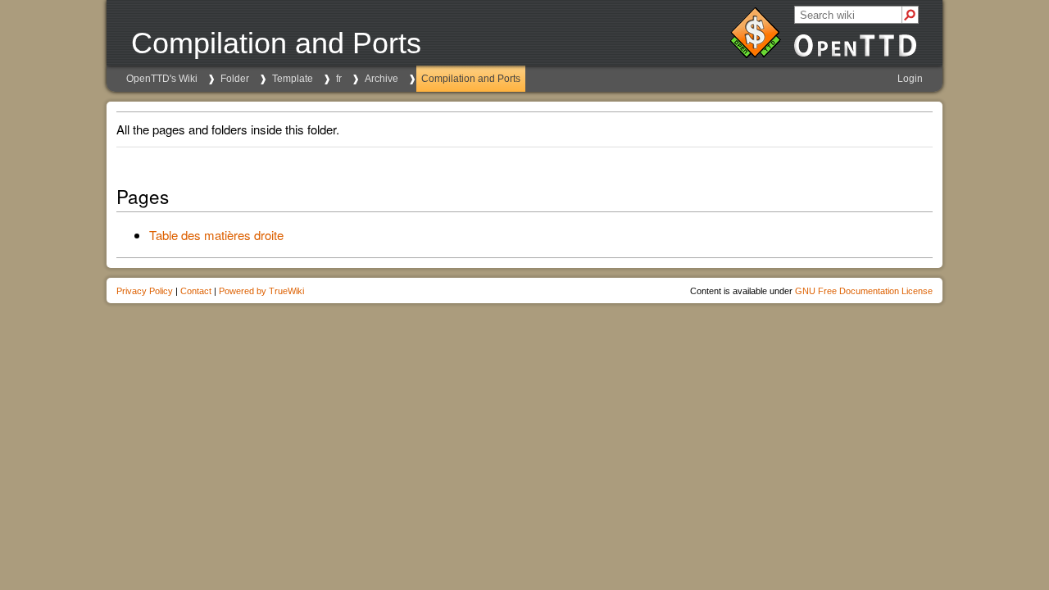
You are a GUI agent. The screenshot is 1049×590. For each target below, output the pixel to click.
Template (292, 78)
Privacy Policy (144, 291)
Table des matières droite (216, 234)
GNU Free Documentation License (864, 291)
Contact (195, 291)
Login (910, 78)
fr (339, 78)
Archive (381, 78)
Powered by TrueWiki (261, 291)
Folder (234, 78)
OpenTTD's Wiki (162, 78)
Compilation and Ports (470, 78)
